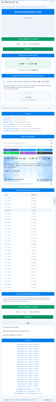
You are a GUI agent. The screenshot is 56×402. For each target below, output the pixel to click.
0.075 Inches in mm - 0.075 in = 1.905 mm (28, 379)
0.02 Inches (8, 201)
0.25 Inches (8, 272)
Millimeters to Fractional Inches (11, 131)
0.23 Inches (8, 265)
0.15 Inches (8, 241)
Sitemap (17, 399)
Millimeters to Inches (8, 122)
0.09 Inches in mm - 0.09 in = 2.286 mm (28, 386)
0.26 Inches (8, 275)
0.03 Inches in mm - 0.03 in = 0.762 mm (28, 344)
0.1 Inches (8, 225)
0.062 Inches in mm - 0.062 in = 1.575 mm (28, 370)
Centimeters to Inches (8, 126)
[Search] (50, 2)
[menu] (53, 2)
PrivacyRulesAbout (24, 399)
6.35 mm (33, 272)
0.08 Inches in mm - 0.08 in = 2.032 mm (28, 384)
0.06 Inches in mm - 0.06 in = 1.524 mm (28, 368)
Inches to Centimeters (8, 124)
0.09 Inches (8, 222)
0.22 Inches (8, 262)
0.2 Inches (8, 256)
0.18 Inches (8, 250)
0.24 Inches (8, 268)
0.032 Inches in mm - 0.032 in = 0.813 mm (28, 348)
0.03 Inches (8, 204)
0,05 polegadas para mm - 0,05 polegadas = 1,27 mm (28, 393)
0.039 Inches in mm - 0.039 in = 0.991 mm (28, 355)
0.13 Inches (8, 235)
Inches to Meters (7, 117)
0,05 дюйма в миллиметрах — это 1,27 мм (28, 389)
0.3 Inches (8, 287)
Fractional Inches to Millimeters (11, 128)
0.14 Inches (8, 238)
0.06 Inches (8, 213)
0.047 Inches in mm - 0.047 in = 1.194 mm (28, 364)
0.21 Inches (8, 259)
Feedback (54, 201)
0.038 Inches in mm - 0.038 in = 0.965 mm (28, 353)
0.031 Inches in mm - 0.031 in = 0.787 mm (28, 346)
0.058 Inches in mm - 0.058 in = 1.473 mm (28, 366)
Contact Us (32, 399)
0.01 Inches (8, 197)
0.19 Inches (8, 253)
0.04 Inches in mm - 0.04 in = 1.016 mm (28, 357)
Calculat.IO (6, 399)
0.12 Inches (8, 231)
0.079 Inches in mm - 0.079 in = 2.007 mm (28, 381)
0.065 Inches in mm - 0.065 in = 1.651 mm (28, 375)
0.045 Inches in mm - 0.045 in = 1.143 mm (28, 362)
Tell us (49, 108)
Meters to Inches (7, 120)
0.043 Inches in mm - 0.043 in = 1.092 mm (28, 359)
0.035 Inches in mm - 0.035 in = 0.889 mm (28, 351)
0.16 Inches (8, 244)
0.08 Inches (8, 219)
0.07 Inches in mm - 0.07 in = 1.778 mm (28, 377)
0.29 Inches (8, 284)
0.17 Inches (8, 247)
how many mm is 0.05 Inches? (20, 299)
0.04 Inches (8, 207)
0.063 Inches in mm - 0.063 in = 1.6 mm (28, 373)
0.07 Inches (8, 216)
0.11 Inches (8, 228)
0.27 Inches (8, 278)
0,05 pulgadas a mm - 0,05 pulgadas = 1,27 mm (28, 391)
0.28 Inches (8, 281)
